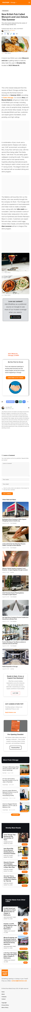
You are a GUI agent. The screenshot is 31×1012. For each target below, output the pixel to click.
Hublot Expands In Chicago (10, 666)
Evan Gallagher (13, 523)
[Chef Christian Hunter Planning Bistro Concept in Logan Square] (15, 583)
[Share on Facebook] (5, 33)
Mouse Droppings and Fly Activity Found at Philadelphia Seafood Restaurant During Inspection (10, 941)
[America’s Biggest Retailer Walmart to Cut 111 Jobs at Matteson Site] (24, 807)
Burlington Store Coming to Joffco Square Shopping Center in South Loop (14, 520)
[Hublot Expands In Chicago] (15, 657)
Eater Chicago (8, 97)
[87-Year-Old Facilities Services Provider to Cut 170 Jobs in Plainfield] (24, 782)
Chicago (24, 844)
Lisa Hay (12, 572)
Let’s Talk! (15, 693)
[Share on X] (8, 33)
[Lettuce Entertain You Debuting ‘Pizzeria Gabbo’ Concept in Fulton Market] (15, 534)
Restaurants (5, 10)
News (25, 919)
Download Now (15, 747)
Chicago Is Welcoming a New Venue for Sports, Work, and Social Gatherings (11, 768)
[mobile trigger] (29, 3)
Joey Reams (12, 30)
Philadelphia (23, 948)
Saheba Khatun (5, 798)
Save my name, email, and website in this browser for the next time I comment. (16, 488)
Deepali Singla (5, 784)
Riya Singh (4, 772)
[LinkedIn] (28, 408)
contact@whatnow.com (19, 981)
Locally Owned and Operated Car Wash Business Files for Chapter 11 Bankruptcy (10, 912)
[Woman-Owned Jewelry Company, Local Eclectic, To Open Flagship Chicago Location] (15, 559)
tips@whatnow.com (10, 712)
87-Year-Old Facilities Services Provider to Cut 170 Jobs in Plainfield (10, 780)
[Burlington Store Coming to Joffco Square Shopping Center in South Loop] (15, 510)
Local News (24, 774)
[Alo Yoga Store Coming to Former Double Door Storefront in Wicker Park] (15, 608)
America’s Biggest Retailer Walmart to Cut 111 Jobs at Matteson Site (10, 805)
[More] (16, 33)
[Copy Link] (11, 33)
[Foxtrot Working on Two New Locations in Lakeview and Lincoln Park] (15, 632)
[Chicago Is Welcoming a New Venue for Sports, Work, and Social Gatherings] (24, 770)
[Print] (13, 33)
